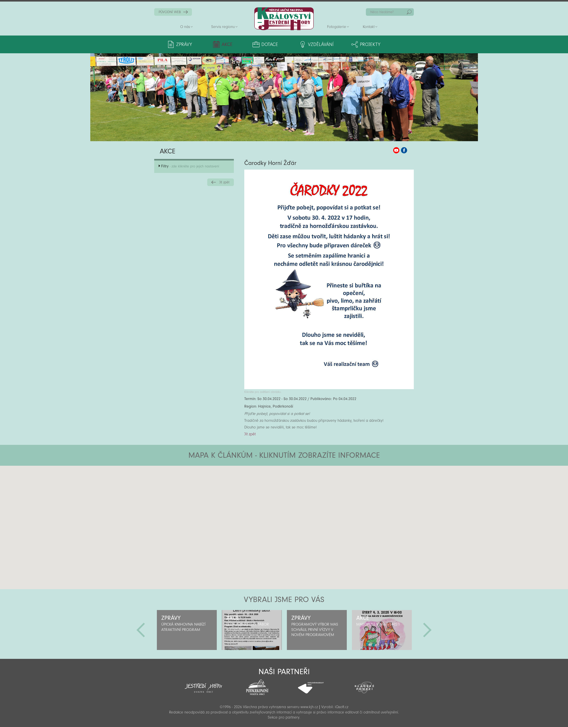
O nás (185, 26)
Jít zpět (224, 182)
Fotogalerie (336, 26)
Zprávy (184, 44)
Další (427, 630)
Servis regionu (223, 26)
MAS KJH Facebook (404, 150)
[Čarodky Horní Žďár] (329, 388)
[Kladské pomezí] (364, 685)
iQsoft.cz (341, 707)
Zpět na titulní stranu (284, 18)
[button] (296, 492)
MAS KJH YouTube (396, 150)
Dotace (269, 44)
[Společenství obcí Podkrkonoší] (257, 686)
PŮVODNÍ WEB (170, 12)
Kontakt (369, 26)
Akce (227, 44)
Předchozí (140, 630)
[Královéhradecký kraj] (311, 685)
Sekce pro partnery (283, 717)
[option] (186, 630)
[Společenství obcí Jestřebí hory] (203, 685)
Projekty (370, 44)
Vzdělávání (320, 44)
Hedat (409, 12)
